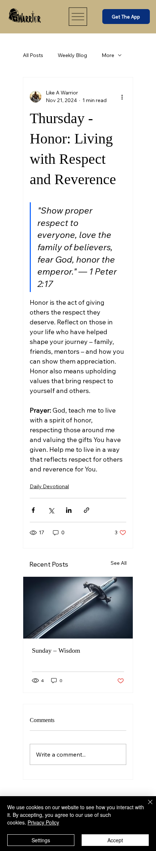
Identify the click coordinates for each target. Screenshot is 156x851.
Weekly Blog (72, 55)
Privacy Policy (43, 822)
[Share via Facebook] (33, 510)
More (108, 55)
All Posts (33, 55)
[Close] (146, 806)
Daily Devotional (49, 486)
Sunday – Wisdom (56, 650)
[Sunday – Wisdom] (78, 608)
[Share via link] (86, 510)
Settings (41, 840)
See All (119, 563)
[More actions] (122, 96)
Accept (115, 840)
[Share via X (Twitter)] (51, 510)
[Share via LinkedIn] (68, 510)
